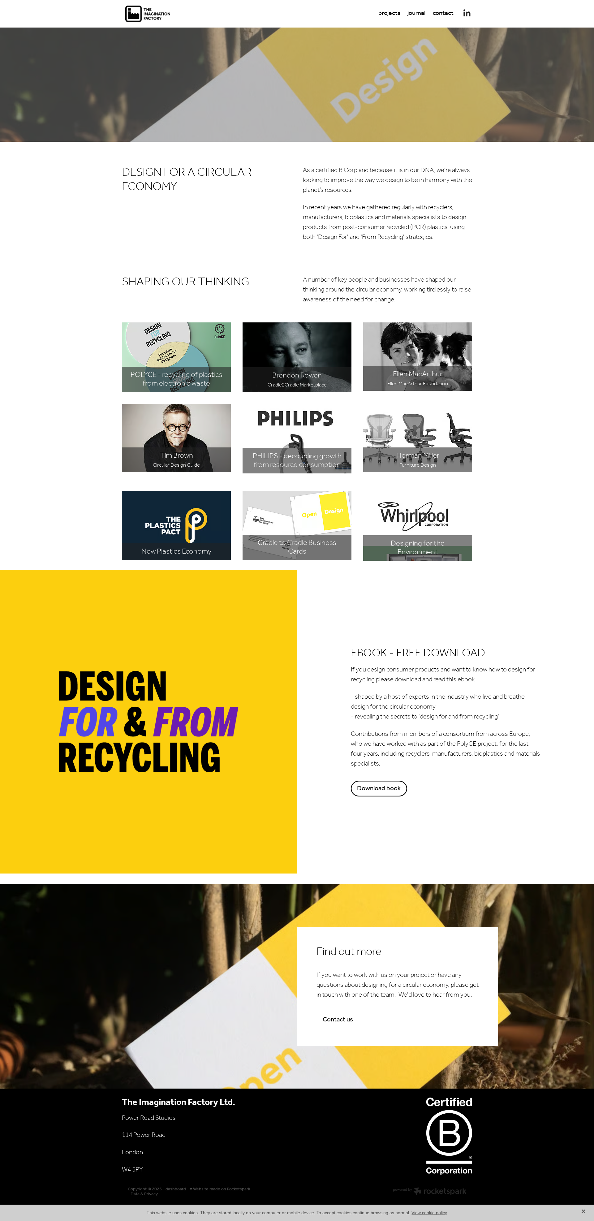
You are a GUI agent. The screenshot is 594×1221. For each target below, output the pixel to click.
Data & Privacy (144, 1194)
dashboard (176, 1189)
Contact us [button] (338, 1019)
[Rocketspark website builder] (430, 1192)
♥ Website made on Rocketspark (220, 1189)
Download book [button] (379, 788)
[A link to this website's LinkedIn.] (467, 13)
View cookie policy (429, 1212)
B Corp (348, 170)
